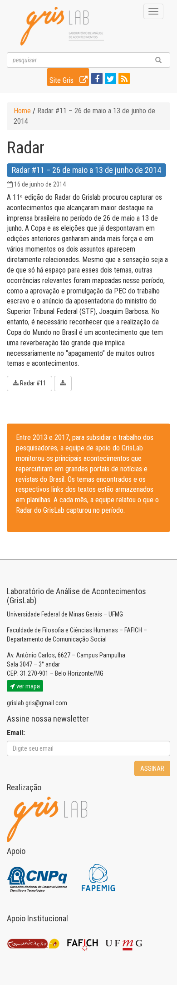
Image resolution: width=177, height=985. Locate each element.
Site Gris (62, 80)
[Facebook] (96, 79)
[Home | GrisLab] (62, 26)
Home (22, 110)
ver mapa (27, 686)
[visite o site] (38, 877)
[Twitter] (109, 79)
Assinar (152, 768)
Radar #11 (33, 383)
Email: (16, 732)
